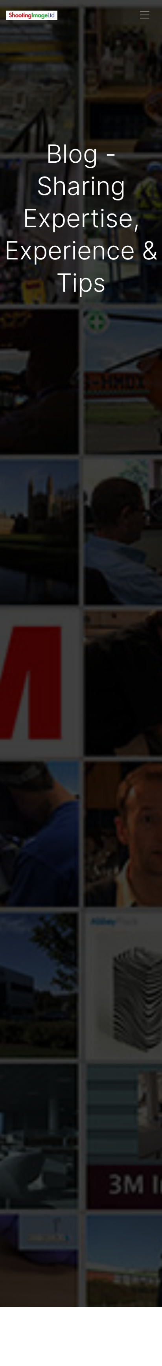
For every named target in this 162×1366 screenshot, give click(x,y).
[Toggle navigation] (145, 15)
